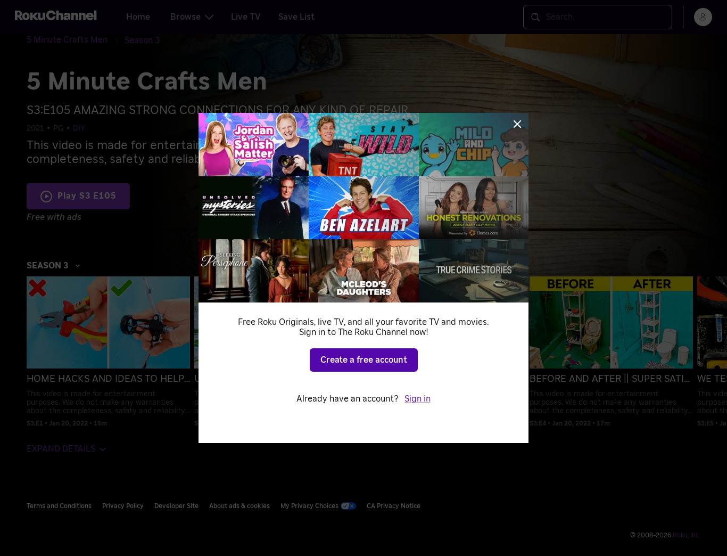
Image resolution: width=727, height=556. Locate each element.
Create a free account (363, 360)
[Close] (517, 124)
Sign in (417, 399)
